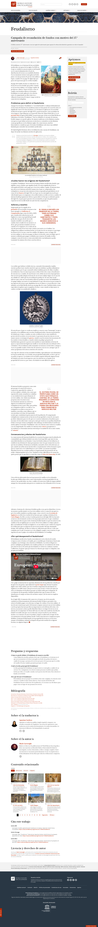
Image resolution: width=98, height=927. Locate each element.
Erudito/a (72, 113)
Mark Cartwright (20, 57)
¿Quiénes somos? (50, 10)
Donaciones (73, 887)
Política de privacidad (44, 887)
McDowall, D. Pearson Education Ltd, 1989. (26, 703)
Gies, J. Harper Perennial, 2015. (22, 700)
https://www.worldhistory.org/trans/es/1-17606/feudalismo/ (34, 829)
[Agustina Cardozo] (20, 731)
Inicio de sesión (81, 10)
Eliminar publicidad (55, 244)
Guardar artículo (15, 62)
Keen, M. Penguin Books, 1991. (25, 701)
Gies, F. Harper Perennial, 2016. (23, 698)
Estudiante (72, 110)
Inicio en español (15, 10)
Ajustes (79, 887)
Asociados (65, 887)
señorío (15, 430)
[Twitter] (71, 880)
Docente (72, 109)
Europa (36, 135)
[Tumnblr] (73, 880)
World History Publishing (33, 894)
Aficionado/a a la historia (76, 107)
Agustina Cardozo (35, 57)
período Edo (15, 115)
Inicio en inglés (33, 10)
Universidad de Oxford (49, 865)
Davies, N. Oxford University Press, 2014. (21, 697)
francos (21, 193)
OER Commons (64, 866)
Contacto (29, 887)
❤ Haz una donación (17, 51)
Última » (52, 815)
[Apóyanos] (1, 912)
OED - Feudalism (14, 704)
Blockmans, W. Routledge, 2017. (27, 695)
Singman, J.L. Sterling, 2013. (20, 706)
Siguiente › (45, 815)
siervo (44, 426)
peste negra (40, 584)
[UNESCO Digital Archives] (49, 908)
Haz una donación (74, 77)
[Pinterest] (76, 880)
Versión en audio (25, 62)
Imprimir (33, 62)
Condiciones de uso (56, 887)
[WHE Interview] (20, 756)
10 (39, 815)
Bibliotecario (73, 112)
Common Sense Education (35, 866)
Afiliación (72, 79)
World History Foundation (31, 892)
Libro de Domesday (48, 454)
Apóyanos (66, 10)
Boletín (35, 887)
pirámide (14, 209)
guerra (31, 338)
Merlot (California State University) (51, 866)
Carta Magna (15, 517)
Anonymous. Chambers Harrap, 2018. (27, 694)
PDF (39, 62)
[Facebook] (68, 880)
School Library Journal (74, 866)
